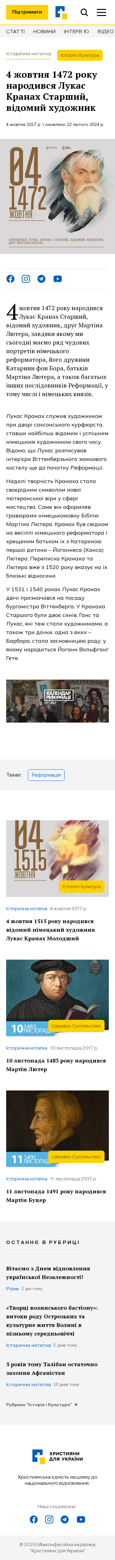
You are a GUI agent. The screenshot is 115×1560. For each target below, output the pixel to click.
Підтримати (27, 12)
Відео (106, 31)
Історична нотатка (28, 53)
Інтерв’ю (76, 31)
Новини (44, 31)
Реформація (46, 775)
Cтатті (15, 31)
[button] (101, 12)
